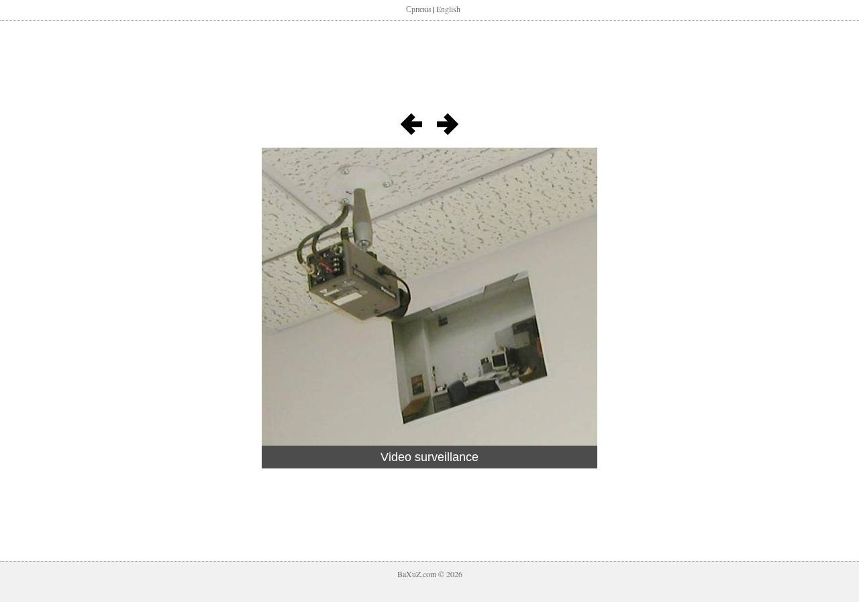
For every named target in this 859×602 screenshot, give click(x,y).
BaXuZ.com (416, 573)
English (448, 8)
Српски (418, 8)
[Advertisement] (429, 72)
